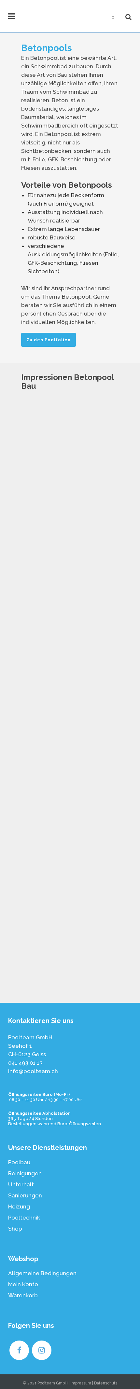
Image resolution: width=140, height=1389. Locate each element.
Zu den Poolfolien (48, 339)
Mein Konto (23, 1284)
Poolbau (19, 1162)
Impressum (81, 1383)
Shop (15, 1229)
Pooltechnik (24, 1218)
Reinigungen (25, 1173)
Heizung (19, 1206)
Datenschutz (106, 1383)
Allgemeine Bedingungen (42, 1273)
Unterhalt (21, 1184)
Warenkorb (23, 1295)
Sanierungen (25, 1195)
